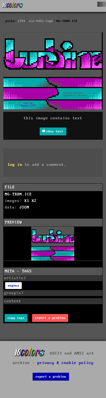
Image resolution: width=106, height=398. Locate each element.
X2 (34, 201)
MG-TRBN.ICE (18, 194)
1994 (21, 21)
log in (15, 165)
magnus (13, 285)
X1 (26, 201)
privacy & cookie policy (65, 363)
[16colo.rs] (13, 6)
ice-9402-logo (41, 21)
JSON (24, 207)
